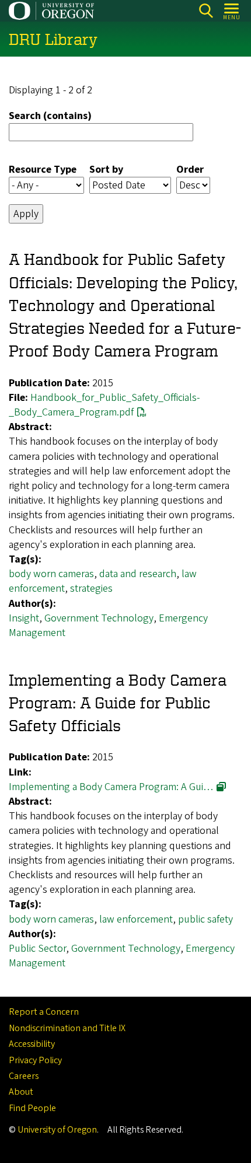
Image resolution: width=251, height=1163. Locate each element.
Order (190, 169)
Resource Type (42, 169)
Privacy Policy (35, 1060)
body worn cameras (51, 574)
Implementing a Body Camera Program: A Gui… (111, 787)
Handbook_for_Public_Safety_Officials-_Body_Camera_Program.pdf (104, 405)
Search (205, 11)
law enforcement (136, 919)
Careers (24, 1076)
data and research (137, 574)
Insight (24, 618)
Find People (32, 1108)
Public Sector (37, 948)
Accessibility (32, 1044)
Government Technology (99, 618)
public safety (205, 919)
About (21, 1091)
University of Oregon (57, 1129)
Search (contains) (50, 116)
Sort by (106, 169)
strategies (91, 588)
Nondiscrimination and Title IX (67, 1028)
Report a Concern (44, 1011)
